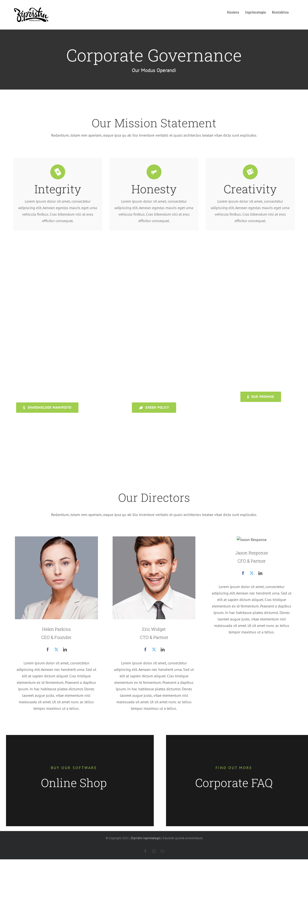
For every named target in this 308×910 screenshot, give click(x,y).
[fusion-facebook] (48, 649)
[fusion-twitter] (56, 649)
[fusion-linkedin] (65, 649)
